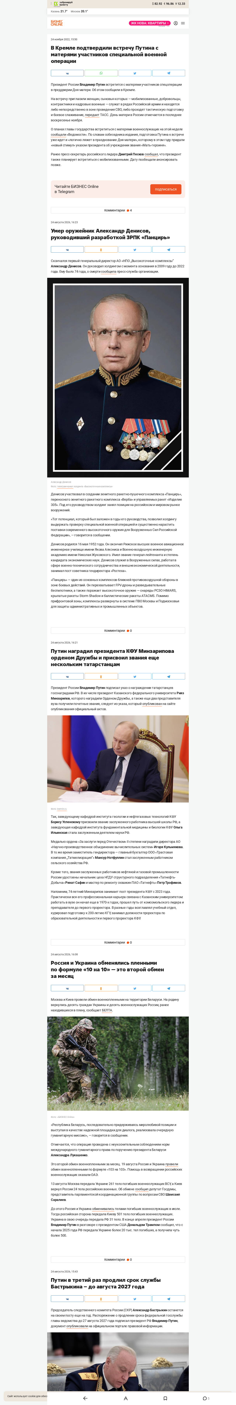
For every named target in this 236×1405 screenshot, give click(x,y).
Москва (75, 11)
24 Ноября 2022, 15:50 (64, 39)
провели (171, 1164)
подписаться (166, 189)
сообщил (142, 1189)
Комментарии (118, 210)
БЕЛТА (107, 1010)
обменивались (103, 1209)
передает (92, 115)
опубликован (152, 704)
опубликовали (77, 1326)
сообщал (151, 154)
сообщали (58, 134)
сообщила (108, 271)
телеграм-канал (65, 486)
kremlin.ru (62, 809)
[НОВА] (149, 23)
